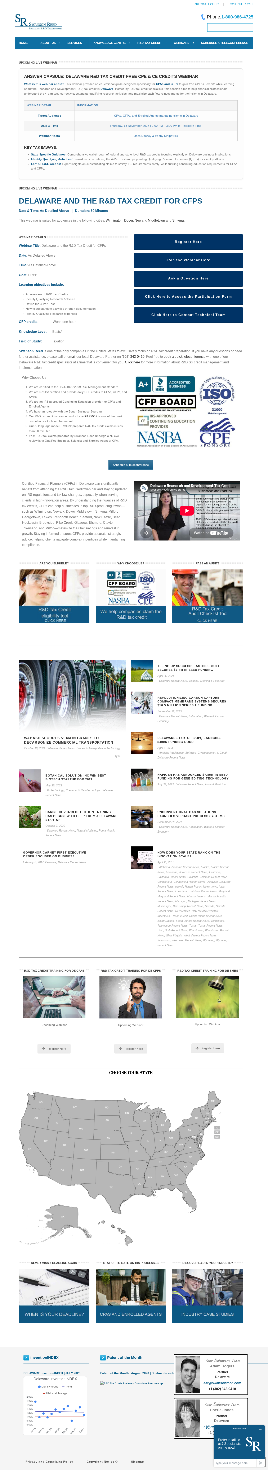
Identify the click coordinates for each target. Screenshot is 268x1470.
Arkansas (171, 872)
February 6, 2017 (33, 862)
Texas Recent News (210, 925)
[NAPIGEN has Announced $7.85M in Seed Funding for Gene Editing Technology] (142, 779)
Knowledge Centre (110, 42)
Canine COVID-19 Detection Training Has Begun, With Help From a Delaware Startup (81, 815)
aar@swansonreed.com (222, 1383)
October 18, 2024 (34, 748)
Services (74, 42)
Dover (128, 220)
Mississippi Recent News (188, 906)
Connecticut (164, 881)
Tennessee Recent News (172, 925)
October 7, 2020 (55, 825)
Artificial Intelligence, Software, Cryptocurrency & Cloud (193, 752)
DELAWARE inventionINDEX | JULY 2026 (51, 1373)
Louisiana (181, 891)
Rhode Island (180, 916)
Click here (133, 362)
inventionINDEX (44, 1357)
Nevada (209, 906)
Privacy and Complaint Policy (49, 1461)
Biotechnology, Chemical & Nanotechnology (73, 790)
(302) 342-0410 (133, 356)
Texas (193, 925)
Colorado (192, 877)
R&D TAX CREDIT (149, 42)
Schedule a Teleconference (131, 464)
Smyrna (178, 220)
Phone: (230, 17)
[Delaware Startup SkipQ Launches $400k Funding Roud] (142, 743)
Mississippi (164, 906)
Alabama (164, 867)
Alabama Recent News (185, 867)
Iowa (214, 886)
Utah (160, 930)
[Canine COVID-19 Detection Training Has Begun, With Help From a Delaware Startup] (30, 817)
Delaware (212, 881)
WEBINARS (181, 42)
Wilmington (114, 220)
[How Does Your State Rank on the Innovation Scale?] (142, 857)
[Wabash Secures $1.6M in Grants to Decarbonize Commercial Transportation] (72, 695)
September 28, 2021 (169, 822)
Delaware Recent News (61, 748)
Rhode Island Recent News (205, 916)
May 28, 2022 (53, 785)
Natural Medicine (215, 784)
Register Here (57, 1048)
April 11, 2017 (165, 862)
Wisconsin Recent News (186, 940)
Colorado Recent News (213, 877)
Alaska (205, 867)
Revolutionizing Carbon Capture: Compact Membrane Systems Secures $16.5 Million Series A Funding (191, 701)
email (71, 356)
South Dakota (165, 920)
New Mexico (182, 911)
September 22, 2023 (169, 711)
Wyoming (208, 940)
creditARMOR (88, 416)
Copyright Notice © (102, 1461)
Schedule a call (241, 4)
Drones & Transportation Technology (98, 748)
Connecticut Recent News (189, 881)
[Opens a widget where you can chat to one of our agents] (239, 1446)
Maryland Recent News (171, 896)
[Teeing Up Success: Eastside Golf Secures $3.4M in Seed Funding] (142, 670)
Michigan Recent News (202, 901)
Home (23, 42)
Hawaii (179, 886)
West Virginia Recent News (200, 935)
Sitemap (137, 1461)
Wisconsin (163, 940)
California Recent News (171, 877)
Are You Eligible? (207, 4)
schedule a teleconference (224, 42)
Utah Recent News (176, 930)
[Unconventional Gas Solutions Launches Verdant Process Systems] (142, 817)
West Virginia (174, 935)
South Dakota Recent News (192, 920)
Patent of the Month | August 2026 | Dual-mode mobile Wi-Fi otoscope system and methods (165, 1373)
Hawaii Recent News (197, 886)
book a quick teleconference (184, 356)
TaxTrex (66, 426)
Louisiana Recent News (202, 891)
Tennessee (217, 920)
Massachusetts (196, 896)
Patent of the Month (124, 1357)
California (214, 872)
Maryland (224, 891)
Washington (196, 930)
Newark (140, 220)
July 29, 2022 (165, 784)
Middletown (156, 220)
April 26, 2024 (165, 676)
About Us (48, 42)
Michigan (180, 901)
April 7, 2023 (165, 747)
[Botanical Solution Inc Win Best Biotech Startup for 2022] (30, 780)
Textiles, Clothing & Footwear (206, 680)
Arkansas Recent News (193, 872)
